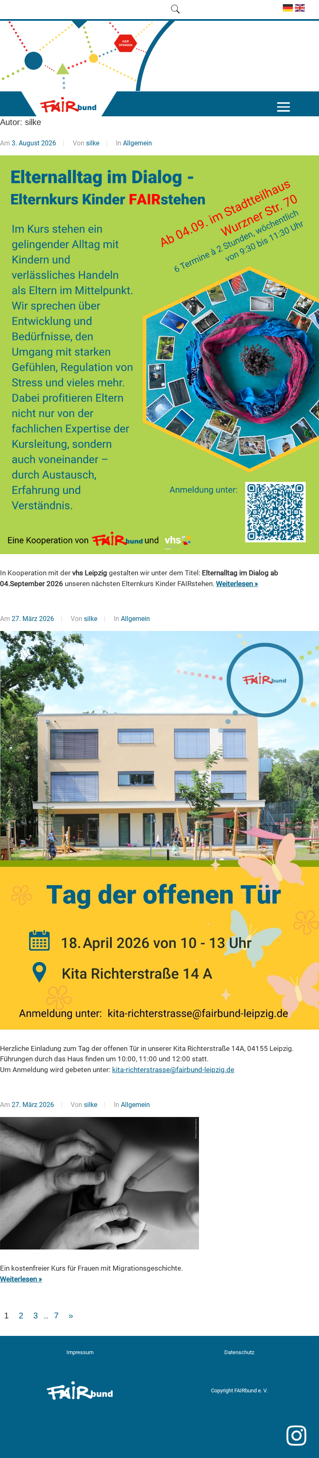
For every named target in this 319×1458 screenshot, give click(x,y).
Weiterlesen (234, 583)
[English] (299, 11)
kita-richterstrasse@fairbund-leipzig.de (173, 1069)
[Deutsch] (287, 11)
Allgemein (137, 143)
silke (92, 143)
